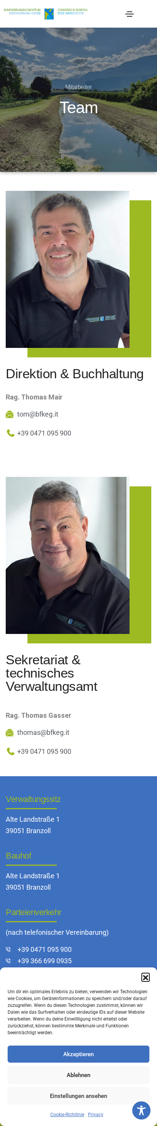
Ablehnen (78, 1075)
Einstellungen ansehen (78, 1096)
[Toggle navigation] (129, 14)
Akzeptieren (78, 1054)
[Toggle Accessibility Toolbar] (141, 1110)
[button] (145, 977)
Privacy (95, 1114)
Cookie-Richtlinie (67, 1114)
